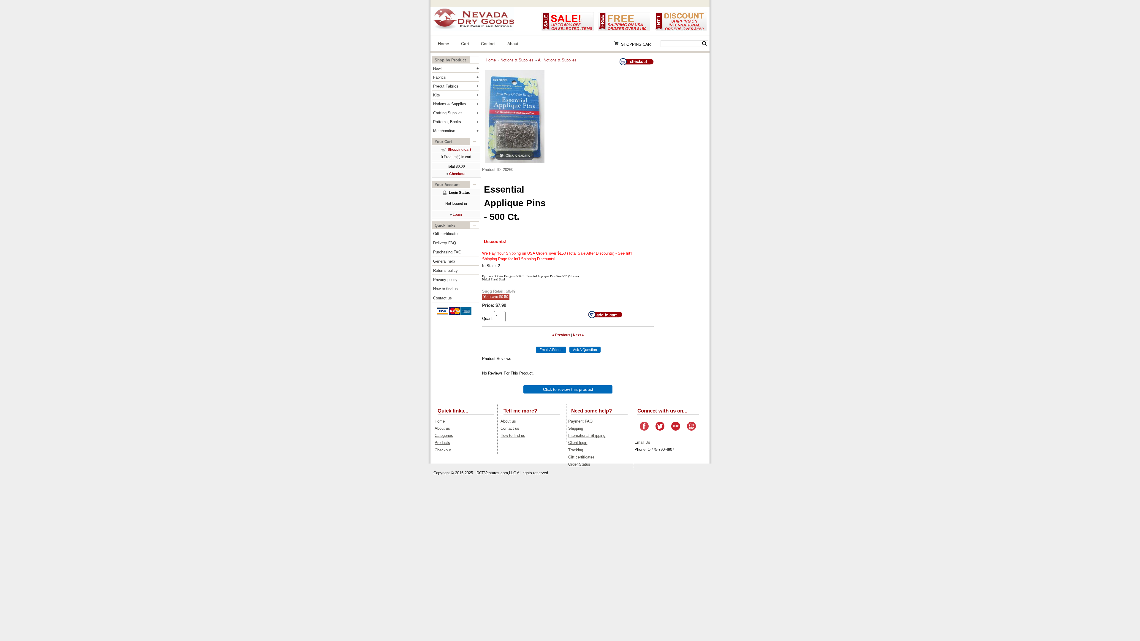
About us (442, 428)
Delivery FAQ (444, 243)
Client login (577, 442)
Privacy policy (445, 279)
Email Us (642, 442)
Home (443, 43)
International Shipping (586, 435)
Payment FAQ (580, 421)
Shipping (575, 428)
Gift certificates (446, 233)
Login (457, 214)
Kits (436, 95)
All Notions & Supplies (557, 60)
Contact (488, 43)
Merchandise (444, 130)
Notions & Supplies (449, 104)
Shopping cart (459, 149)
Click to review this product (568, 389)
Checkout (443, 450)
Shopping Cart (637, 44)
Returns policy (445, 270)
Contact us (442, 298)
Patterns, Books (447, 122)
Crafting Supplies (448, 113)
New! (437, 68)
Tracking (575, 450)
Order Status (579, 464)
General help (444, 261)
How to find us (445, 289)
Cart (465, 43)
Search (704, 43)
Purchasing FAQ (447, 252)
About (512, 43)
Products (442, 442)
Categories (444, 435)
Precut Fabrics (445, 86)
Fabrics (439, 77)
